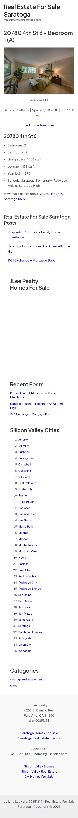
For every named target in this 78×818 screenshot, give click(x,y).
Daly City (24, 477)
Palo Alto (24, 570)
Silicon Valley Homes (39, 766)
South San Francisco (31, 632)
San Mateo (25, 613)
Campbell (24, 464)
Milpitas (23, 539)
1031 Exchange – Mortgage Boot (30, 414)
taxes (13, 685)
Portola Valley (27, 576)
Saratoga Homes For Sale (39, 733)
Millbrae (23, 533)
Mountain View (27, 551)
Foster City (25, 489)
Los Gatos (25, 520)
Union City (25, 644)
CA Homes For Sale (39, 776)
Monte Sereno (27, 545)
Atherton (23, 439)
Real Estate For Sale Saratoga (32, 10)
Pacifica (23, 564)
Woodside (24, 651)
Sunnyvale (24, 638)
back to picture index (39, 125)
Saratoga (24, 626)
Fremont (23, 495)
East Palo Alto (27, 483)
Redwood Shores (29, 588)
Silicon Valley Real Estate (39, 771)
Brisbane (24, 452)
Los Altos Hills (27, 514)
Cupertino (24, 470)
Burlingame (25, 458)
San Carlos (25, 601)
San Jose (24, 607)
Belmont (23, 446)
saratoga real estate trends (27, 679)
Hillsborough (26, 502)
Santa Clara (25, 619)
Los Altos (24, 508)
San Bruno (24, 595)
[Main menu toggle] (70, 12)
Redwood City (27, 582)
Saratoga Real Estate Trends (39, 738)
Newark (23, 557)
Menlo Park (25, 526)
